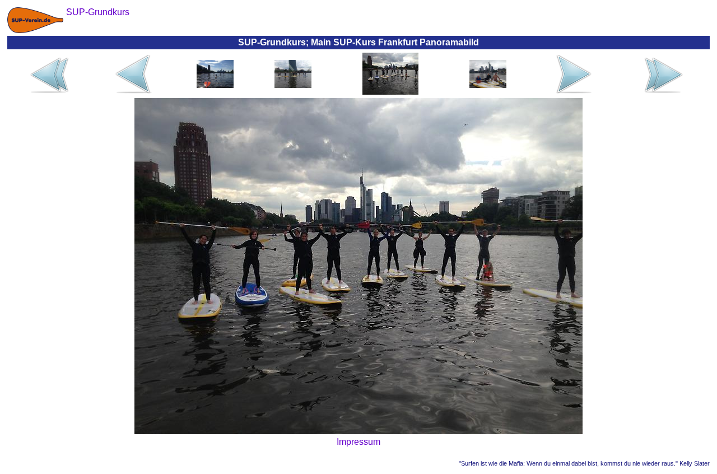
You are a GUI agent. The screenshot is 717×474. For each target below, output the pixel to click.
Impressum (358, 442)
